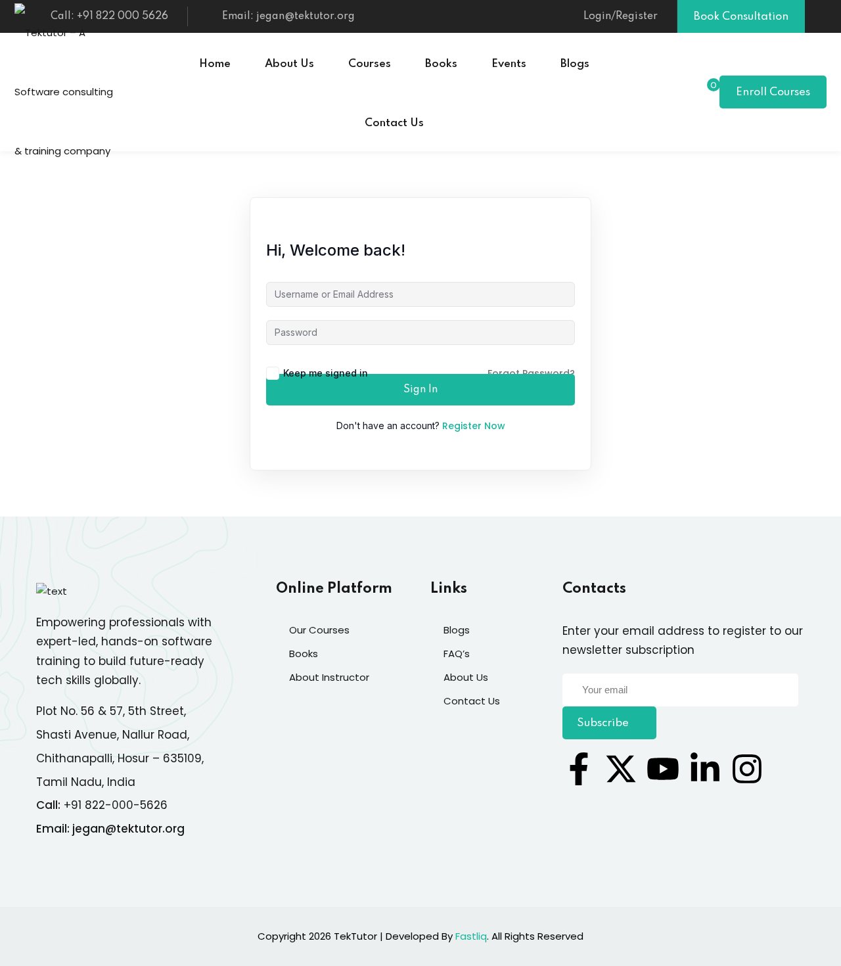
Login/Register (620, 16)
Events (508, 64)
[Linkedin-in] (705, 768)
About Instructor (329, 677)
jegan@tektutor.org (128, 829)
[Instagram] (747, 768)
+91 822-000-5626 (116, 805)
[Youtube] (663, 768)
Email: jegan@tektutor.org (288, 16)
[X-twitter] (620, 768)
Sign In (420, 389)
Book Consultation (741, 16)
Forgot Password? (531, 373)
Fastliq (471, 936)
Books (441, 64)
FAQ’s (456, 653)
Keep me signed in (325, 373)
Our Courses (319, 630)
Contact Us (394, 123)
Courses (369, 64)
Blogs (574, 64)
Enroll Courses (773, 92)
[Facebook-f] (578, 768)
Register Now (473, 425)
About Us (289, 64)
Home (215, 64)
